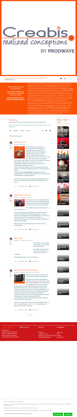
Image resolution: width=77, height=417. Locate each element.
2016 (52, 90)
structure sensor (47, 88)
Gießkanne (30, 88)
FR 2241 (56, 100)
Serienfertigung (47, 93)
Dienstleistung (35, 95)
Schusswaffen (41, 88)
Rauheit (50, 91)
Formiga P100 (65, 103)
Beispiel (64, 83)
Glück (68, 96)
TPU (58, 95)
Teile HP (46, 108)
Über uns (29, 197)
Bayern (48, 105)
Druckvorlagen (59, 85)
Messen (29, 103)
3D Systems (54, 86)
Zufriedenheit (51, 110)
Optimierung (60, 83)
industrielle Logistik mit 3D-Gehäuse (26, 270)
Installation (33, 100)
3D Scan (37, 86)
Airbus (29, 91)
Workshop (45, 105)
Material (29, 98)
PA (39, 113)
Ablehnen (68, 414)
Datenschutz (60, 337)
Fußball (39, 98)
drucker (40, 91)
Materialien (42, 113)
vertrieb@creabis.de (9, 79)
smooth (31, 95)
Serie (37, 85)
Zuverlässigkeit (39, 108)
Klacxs (43, 108)
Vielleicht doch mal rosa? (22, 195)
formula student (62, 91)
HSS (70, 83)
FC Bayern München (68, 98)
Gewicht (60, 103)
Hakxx (43, 93)
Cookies (59, 335)
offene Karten (54, 95)
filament (42, 103)
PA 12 (29, 95)
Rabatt (29, 105)
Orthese (34, 86)
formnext (50, 107)
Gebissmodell (30, 86)
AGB (58, 334)
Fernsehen (70, 95)
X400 (51, 105)
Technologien (45, 110)
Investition (61, 90)
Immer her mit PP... (20, 142)
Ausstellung (53, 88)
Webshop (41, 332)
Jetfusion (67, 88)
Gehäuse (64, 105)
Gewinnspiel (46, 85)
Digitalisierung (38, 103)
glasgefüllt (60, 110)
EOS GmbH (65, 100)
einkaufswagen (52, 83)
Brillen (29, 100)
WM (30, 85)
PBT (44, 90)
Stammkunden (54, 105)
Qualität (41, 105)
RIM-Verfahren (63, 86)
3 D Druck (57, 98)
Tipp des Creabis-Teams (32, 272)
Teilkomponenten (56, 90)
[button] (42, 130)
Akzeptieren (58, 414)
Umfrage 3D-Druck (43, 334)
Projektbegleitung (40, 90)
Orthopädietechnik (51, 100)
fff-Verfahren (61, 93)
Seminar (41, 110)
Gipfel (29, 85)
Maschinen (53, 98)
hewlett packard (48, 98)
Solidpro (66, 95)
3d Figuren (70, 103)
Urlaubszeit (45, 100)
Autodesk (50, 103)
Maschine (67, 110)
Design (29, 96)
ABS (37, 107)
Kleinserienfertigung (53, 85)
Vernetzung (47, 83)
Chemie (67, 86)
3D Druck (49, 90)
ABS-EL (43, 83)
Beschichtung (34, 93)
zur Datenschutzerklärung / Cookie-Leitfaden (15, 413)
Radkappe (67, 108)
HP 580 (37, 91)
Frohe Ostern (46, 103)
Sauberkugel (30, 113)
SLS (52, 91)
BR (64, 108)
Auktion (35, 113)
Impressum (60, 332)
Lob (45, 95)
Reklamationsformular (44, 337)
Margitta (16, 144)
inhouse (58, 86)
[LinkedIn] (69, 78)
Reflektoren (69, 85)
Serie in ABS (18, 238)
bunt (49, 113)
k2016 (48, 95)
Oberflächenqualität (68, 90)
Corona (50, 95)
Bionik (56, 88)
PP (37, 113)
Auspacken (65, 85)
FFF (46, 90)
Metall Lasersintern (60, 108)
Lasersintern (38, 100)
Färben (35, 105)
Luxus (66, 91)
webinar (46, 86)
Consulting (32, 105)
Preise (52, 113)
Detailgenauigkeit (63, 107)
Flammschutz (35, 98)
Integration (43, 98)
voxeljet (54, 103)
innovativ (33, 103)
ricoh (32, 98)
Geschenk (64, 110)
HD (41, 93)
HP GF (43, 95)
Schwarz (57, 103)
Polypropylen (63, 88)
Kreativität (46, 113)
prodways (56, 110)
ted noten (67, 83)
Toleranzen (56, 93)
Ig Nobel (50, 108)
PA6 (70, 88)
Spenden (71, 93)
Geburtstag (60, 100)
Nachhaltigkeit (42, 86)
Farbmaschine (59, 113)
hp (72, 88)
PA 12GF (54, 113)
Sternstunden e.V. (35, 88)
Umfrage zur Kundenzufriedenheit (47, 335)
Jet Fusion (66, 93)
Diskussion (41, 85)
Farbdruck (50, 86)
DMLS (59, 88)
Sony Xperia (34, 90)
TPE (31, 91)
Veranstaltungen (45, 91)
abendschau (62, 95)
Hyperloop (40, 95)
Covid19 (38, 93)
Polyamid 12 (33, 108)
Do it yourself (56, 91)
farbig (39, 105)
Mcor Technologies (31, 83)
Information (30, 110)
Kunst (56, 83)
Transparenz (69, 105)
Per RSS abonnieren (16, 136)
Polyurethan (34, 85)
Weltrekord (34, 91)
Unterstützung (60, 105)
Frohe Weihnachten (62, 112)
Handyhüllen (30, 90)
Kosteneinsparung (36, 110)
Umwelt (29, 107)
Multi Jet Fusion (38, 112)
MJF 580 (53, 108)
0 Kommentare (35, 186)
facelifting (52, 93)
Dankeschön (62, 98)
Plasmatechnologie (38, 83)
